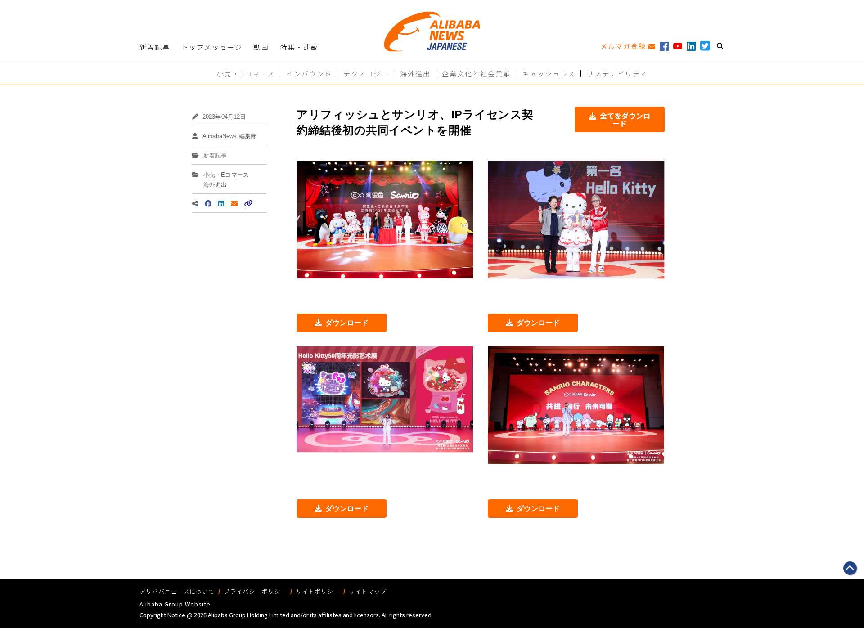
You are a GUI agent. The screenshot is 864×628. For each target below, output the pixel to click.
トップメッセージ (212, 47)
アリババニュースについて (177, 591)
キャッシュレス (549, 73)
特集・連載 (299, 47)
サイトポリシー (318, 591)
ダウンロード (347, 323)
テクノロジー (366, 73)
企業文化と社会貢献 (476, 73)
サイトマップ (368, 591)
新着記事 (155, 47)
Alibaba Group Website (175, 604)
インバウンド (309, 73)
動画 (261, 47)
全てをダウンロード (625, 119)
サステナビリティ (617, 73)
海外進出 (415, 73)
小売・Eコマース (246, 73)
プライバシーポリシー (255, 591)
